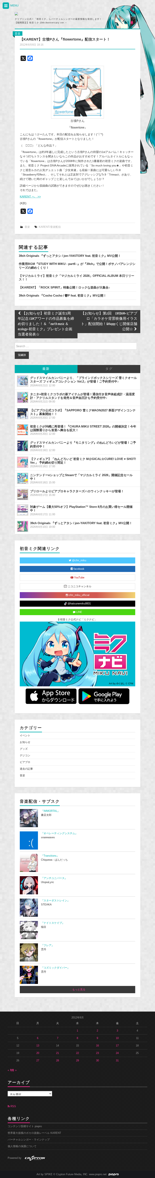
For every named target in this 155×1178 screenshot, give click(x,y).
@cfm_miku (78, 560)
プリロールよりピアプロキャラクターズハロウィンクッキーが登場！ (77, 491)
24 (117, 1053)
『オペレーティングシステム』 (59, 833)
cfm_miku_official (78, 595)
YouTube (78, 577)
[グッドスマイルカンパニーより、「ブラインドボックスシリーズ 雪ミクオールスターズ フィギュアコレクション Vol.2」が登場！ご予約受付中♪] (23, 381)
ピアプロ (25, 762)
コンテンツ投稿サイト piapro (25, 1126)
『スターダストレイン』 (55, 900)
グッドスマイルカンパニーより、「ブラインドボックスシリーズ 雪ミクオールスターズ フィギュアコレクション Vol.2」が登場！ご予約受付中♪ (83, 379)
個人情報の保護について (22, 1146)
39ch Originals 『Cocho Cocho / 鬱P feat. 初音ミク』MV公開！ (62, 295)
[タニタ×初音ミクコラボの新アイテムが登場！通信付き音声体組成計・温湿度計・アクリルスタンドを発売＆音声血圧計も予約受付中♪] (23, 397)
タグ (109, 368)
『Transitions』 (50, 855)
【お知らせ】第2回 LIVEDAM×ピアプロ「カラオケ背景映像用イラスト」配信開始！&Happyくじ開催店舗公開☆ (109, 321)
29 (77, 1060)
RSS (13, 1106)
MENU (14, 5)
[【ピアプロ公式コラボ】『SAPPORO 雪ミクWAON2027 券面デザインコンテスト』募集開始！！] (23, 414)
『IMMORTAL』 (50, 811)
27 (37, 1060)
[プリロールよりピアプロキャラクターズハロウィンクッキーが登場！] (23, 494)
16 (97, 1045)
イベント (25, 735)
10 (117, 1038)
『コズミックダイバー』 (55, 967)
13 (37, 1045)
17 (117, 1045)
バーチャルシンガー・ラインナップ (29, 1139)
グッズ (24, 748)
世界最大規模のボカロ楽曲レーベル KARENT (34, 1133)
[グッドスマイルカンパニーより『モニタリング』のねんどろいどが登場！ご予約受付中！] (23, 446)
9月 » (13, 1070)
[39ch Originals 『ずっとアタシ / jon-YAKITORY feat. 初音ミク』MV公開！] (23, 526)
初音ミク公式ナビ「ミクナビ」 (78, 619)
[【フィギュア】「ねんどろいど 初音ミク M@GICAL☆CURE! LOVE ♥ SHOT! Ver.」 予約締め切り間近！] (23, 462)
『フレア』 (47, 945)
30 (97, 1060)
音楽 (17, 33)
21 (57, 1053)
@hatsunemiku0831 (79, 603)
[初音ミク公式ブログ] (52, 13)
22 (77, 1053)
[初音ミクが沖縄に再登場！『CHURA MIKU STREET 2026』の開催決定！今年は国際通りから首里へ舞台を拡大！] (23, 430)
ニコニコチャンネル (79, 586)
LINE (78, 612)
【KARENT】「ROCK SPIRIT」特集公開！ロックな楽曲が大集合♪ (64, 287)
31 (117, 1060)
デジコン (25, 755)
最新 (46, 368)
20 (37, 1053)
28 (57, 1060)
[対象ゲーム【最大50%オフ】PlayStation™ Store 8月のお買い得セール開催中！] (23, 510)
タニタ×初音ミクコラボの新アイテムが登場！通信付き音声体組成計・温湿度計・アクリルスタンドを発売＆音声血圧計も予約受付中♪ (82, 395)
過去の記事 (26, 768)
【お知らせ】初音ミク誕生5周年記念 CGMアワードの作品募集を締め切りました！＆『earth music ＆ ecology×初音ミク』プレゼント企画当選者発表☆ (46, 324)
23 (97, 1053)
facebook (78, 569)
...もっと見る (77, 989)
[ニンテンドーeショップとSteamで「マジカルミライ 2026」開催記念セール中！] (23, 478)
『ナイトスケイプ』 (53, 923)
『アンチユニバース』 (54, 878)
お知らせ (25, 742)
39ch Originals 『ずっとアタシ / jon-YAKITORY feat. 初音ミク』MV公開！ (70, 255)
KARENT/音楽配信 (50, 227)
